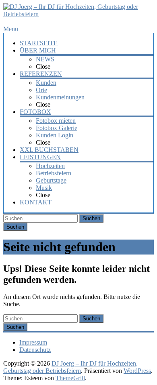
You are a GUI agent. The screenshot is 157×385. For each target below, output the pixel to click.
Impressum (33, 342)
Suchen (91, 218)
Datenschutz (35, 349)
